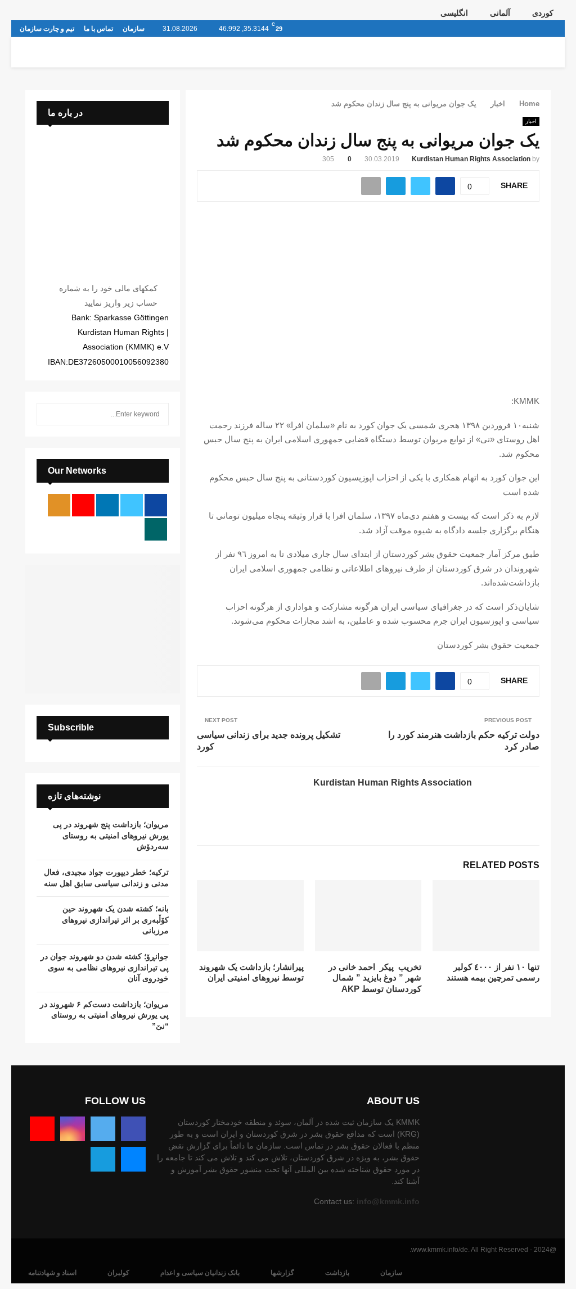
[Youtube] (42, 1128)
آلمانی (500, 12)
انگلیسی (454, 12)
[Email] (133, 1159)
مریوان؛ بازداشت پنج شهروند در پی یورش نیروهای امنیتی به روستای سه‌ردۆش (111, 835)
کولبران (118, 1273)
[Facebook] (133, 1128)
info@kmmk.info (388, 1201)
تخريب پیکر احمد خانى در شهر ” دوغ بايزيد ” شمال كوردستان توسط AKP (374, 977)
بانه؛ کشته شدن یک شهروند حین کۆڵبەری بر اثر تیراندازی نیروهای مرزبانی (115, 919)
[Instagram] (72, 1128)
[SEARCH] (48, 414)
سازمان (134, 29)
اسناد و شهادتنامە (52, 1273)
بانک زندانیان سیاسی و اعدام (200, 1273)
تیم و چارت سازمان (47, 29)
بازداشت (337, 1273)
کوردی (543, 12)
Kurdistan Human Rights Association (471, 159)
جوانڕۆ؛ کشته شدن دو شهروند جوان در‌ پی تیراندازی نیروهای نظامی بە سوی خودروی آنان (104, 967)
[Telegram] (103, 1159)
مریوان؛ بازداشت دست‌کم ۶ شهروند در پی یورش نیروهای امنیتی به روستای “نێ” (104, 1015)
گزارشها (282, 1273)
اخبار (531, 121)
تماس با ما (98, 29)
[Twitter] (103, 1128)
